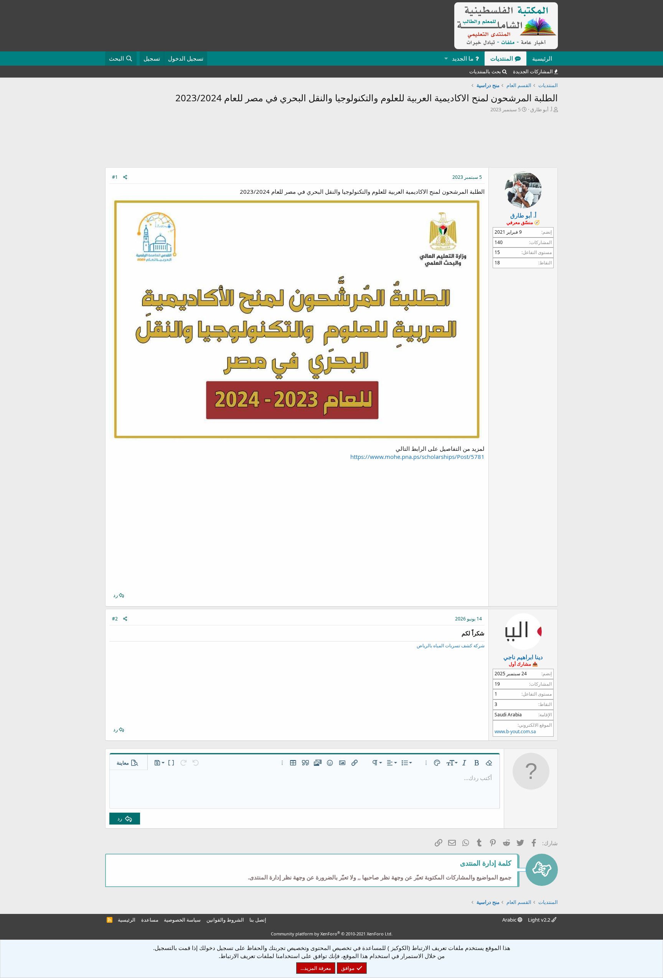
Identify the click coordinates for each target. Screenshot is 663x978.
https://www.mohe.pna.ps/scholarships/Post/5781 (417, 456)
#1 (115, 177)
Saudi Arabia (508, 714)
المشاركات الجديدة (533, 71)
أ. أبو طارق (541, 109)
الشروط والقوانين (225, 919)
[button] (445, 58)
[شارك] (125, 177)
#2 (115, 618)
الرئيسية (542, 58)
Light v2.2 (539, 919)
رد (115, 595)
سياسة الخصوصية (182, 919)
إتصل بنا (257, 919)
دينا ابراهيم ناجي (523, 657)
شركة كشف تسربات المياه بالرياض (451, 645)
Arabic (510, 919)
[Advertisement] (331, 142)
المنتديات (501, 58)
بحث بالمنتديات (485, 71)
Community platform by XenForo (332, 934)
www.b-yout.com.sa (515, 731)
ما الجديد (462, 58)
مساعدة (149, 919)
